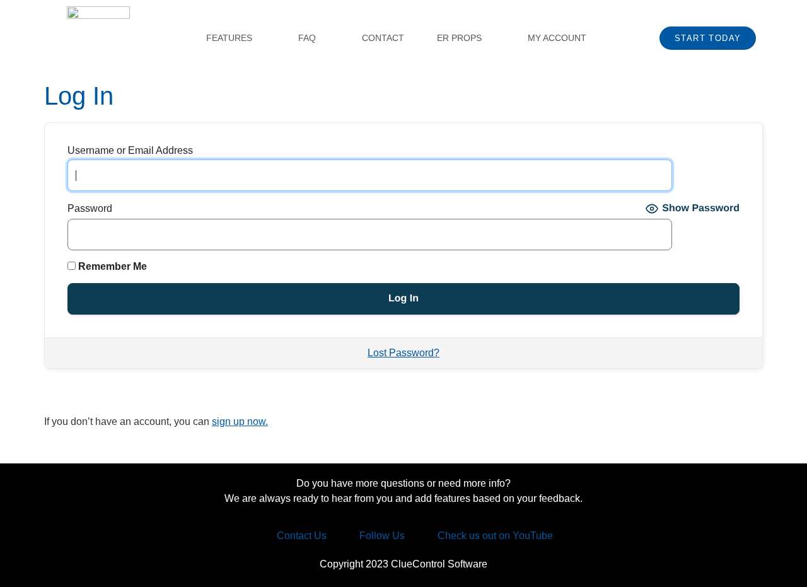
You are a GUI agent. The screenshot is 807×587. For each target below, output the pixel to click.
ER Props (459, 38)
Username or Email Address (130, 151)
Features (229, 38)
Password (89, 209)
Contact (383, 38)
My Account (557, 38)
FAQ (307, 38)
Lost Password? (403, 352)
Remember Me (111, 267)
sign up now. (240, 421)
